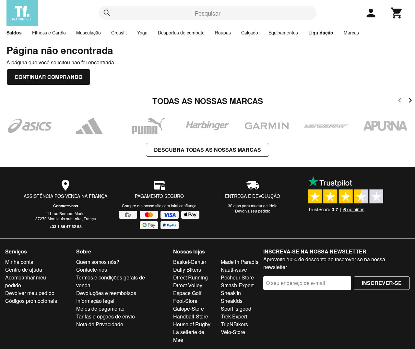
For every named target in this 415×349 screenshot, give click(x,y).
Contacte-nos (65, 205)
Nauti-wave (234, 269)
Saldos (14, 32)
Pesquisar (207, 13)
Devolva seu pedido (252, 210)
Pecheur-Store (237, 277)
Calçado (249, 32)
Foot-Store (185, 300)
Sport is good (236, 308)
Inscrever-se (382, 283)
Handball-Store (190, 316)
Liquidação (320, 32)
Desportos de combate (181, 32)
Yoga (142, 32)
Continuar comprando (48, 77)
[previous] (399, 101)
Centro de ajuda (23, 269)
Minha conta (19, 261)
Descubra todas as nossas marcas (207, 149)
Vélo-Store (233, 332)
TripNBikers (234, 324)
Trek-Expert (234, 316)
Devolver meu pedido (29, 293)
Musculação (88, 32)
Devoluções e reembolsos (106, 293)
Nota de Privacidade (99, 324)
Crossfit (119, 32)
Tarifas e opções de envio (105, 316)
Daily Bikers (187, 269)
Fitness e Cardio (49, 32)
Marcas (351, 32)
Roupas (223, 32)
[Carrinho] (396, 12)
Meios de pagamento (100, 308)
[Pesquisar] (107, 13)
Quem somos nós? (97, 261)
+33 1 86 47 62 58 (66, 226)
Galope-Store (188, 308)
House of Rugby (191, 324)
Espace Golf (187, 293)
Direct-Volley (187, 285)
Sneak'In (231, 293)
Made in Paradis (239, 261)
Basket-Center (189, 261)
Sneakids (232, 300)
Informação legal (95, 300)
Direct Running (190, 277)
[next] (410, 101)
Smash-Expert (237, 285)
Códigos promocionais (31, 300)
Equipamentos (283, 32)
